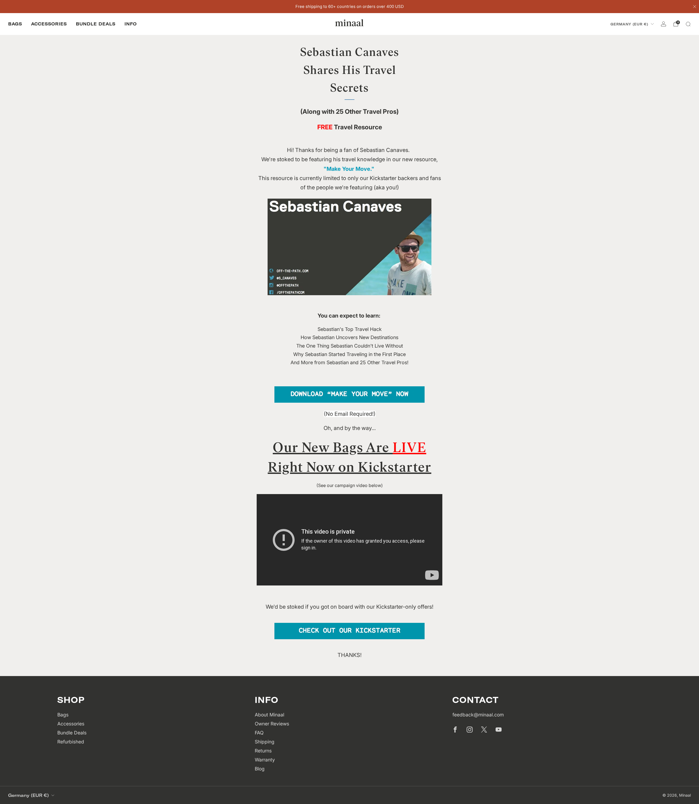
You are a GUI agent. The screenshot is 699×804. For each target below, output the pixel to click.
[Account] (663, 24)
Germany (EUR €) (629, 24)
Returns (263, 751)
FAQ (259, 733)
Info (131, 23)
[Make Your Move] (349, 394)
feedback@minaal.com (478, 715)
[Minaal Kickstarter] (349, 630)
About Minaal (269, 715)
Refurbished (70, 742)
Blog (260, 769)
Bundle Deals (95, 23)
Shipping (264, 742)
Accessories (49, 23)
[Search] (688, 24)
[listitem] (349, 6)
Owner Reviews (272, 724)
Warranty (265, 760)
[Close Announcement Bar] (694, 6)
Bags (15, 23)
